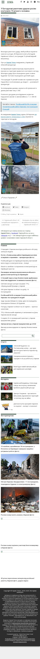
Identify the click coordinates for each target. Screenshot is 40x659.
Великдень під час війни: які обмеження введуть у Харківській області (30, 222)
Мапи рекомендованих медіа (24, 641)
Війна (4, 214)
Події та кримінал (12, 214)
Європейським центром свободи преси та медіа (22, 625)
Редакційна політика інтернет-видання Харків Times (20, 639)
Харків (21, 214)
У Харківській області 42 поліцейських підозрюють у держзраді (10, 222)
